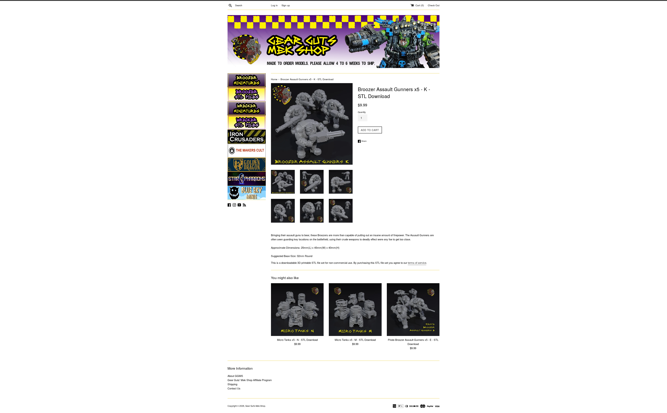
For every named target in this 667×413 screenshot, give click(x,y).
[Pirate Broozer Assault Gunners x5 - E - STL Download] (413, 309)
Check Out (433, 5)
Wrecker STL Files (247, 122)
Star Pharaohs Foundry (247, 179)
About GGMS (235, 376)
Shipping (232, 384)
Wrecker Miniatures (247, 108)
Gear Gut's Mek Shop (255, 405)
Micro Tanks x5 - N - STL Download (297, 340)
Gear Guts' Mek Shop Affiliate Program (250, 380)
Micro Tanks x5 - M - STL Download (355, 340)
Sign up (286, 5)
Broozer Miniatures (247, 80)
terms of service (417, 262)
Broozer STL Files (247, 94)
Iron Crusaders (247, 137)
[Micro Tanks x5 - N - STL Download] (297, 309)
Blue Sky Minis (247, 193)
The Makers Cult (247, 151)
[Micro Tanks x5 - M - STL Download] (355, 309)
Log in (274, 5)
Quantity (362, 112)
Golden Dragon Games (247, 165)
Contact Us (234, 388)
